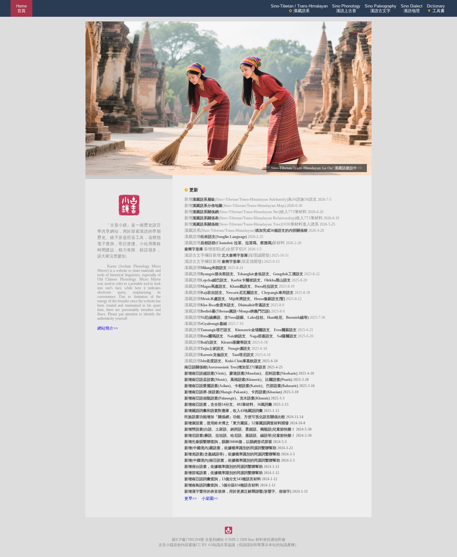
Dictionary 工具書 (436, 8)
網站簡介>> (107, 328)
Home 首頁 (21, 8)
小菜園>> (209, 498)
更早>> (190, 498)
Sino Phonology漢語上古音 (346, 8)
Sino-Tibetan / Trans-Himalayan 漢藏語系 (299, 8)
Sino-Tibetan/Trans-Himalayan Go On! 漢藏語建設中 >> (316, 168)
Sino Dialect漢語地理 (411, 8)
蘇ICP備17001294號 (188, 539)
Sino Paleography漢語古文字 (380, 8)
